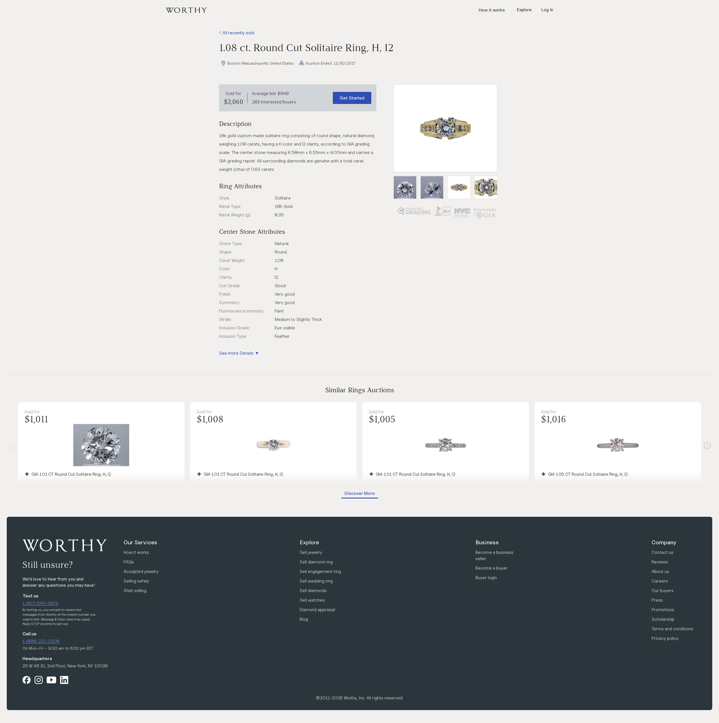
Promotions (663, 609)
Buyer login (486, 577)
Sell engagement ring (320, 571)
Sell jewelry (311, 552)
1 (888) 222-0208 (40, 641)
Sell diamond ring (316, 562)
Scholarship (663, 619)
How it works (492, 10)
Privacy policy (665, 638)
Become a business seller (494, 555)
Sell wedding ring (316, 581)
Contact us (663, 552)
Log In (547, 9)
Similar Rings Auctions (359, 390)
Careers (660, 581)
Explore (309, 542)
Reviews (660, 562)
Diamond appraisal (317, 609)
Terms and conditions (672, 628)
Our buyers (663, 590)
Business (487, 542)
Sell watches (312, 600)
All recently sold (237, 32)
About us (660, 571)
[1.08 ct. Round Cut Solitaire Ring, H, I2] (445, 128)
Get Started (352, 98)
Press (657, 600)
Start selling (135, 590)
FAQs (129, 562)
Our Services (140, 542)
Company (664, 542)
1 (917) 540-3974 (40, 603)
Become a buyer (491, 568)
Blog (304, 619)
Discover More (360, 493)
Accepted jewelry (141, 571)
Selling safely (136, 581)
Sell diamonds (313, 590)
